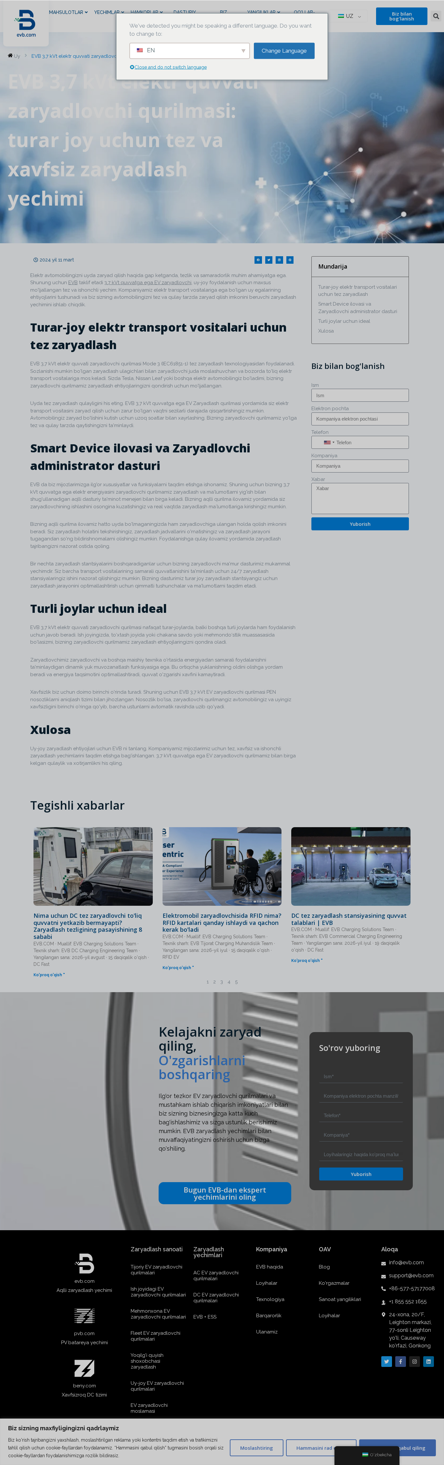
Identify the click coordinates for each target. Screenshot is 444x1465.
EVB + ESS (204, 1317)
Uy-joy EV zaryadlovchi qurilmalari (157, 1386)
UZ (349, 16)
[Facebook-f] (400, 1361)
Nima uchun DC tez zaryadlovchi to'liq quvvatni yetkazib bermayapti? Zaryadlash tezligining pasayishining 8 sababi (87, 926)
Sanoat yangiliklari (340, 1299)
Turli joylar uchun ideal (344, 321)
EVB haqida (269, 1267)
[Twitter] (386, 1361)
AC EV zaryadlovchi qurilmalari (216, 1276)
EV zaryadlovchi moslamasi (149, 1408)
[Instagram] (414, 1361)
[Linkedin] (428, 1361)
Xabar (318, 479)
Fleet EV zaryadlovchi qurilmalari (155, 1336)
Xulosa (326, 331)
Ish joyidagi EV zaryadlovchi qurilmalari (158, 1292)
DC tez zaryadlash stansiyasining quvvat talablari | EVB (349, 919)
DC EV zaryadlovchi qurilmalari (216, 1298)
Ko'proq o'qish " (49, 975)
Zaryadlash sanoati (157, 1249)
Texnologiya (270, 1299)
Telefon (320, 432)
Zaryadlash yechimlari (208, 1252)
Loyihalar (266, 1283)
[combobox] (329, 442)
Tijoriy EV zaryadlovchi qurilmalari (156, 1270)
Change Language (284, 50)
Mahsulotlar (66, 12)
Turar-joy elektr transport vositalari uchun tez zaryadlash (357, 290)
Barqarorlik (268, 1316)
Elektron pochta (330, 408)
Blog (324, 1267)
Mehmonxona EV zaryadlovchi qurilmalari (158, 1314)
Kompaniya (324, 456)
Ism (315, 385)
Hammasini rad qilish (321, 1448)
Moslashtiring (256, 1448)
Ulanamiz (267, 1332)
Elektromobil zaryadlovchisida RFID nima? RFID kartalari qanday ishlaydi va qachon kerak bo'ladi (222, 922)
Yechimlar (107, 12)
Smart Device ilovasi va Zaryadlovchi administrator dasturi (357, 307)
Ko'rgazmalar (334, 1283)
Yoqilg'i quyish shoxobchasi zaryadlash (147, 1361)
